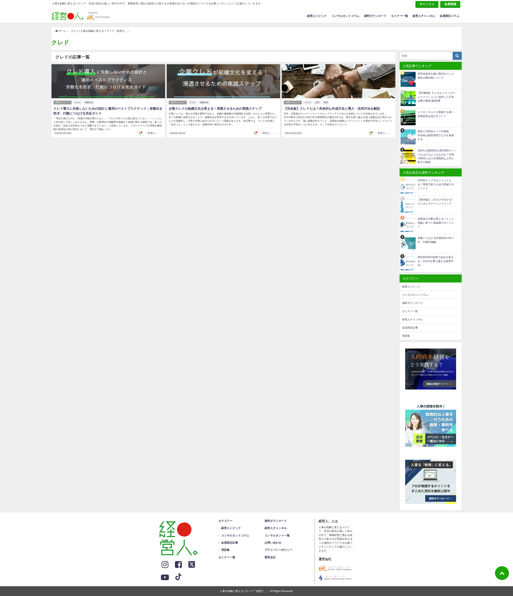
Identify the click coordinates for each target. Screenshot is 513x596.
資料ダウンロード (375, 15)
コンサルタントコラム (345, 15)
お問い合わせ (273, 542)
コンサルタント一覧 (277, 535)
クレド (78, 102)
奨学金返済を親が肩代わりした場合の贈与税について (436, 75)
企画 (317, 102)
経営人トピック (317, 15)
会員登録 (450, 3)
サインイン (426, 3)
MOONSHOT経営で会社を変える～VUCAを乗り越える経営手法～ (436, 261)
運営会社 (270, 557)
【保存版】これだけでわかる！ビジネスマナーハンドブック (436, 201)
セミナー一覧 (399, 15)
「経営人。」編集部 (156, 133)
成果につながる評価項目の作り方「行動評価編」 (436, 240)
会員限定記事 (410, 327)
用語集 (406, 336)
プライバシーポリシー (279, 549)
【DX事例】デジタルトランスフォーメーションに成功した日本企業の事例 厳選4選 (436, 97)
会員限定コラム (449, 15)
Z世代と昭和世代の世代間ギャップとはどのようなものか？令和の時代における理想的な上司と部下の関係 (437, 156)
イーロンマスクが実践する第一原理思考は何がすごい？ (436, 114)
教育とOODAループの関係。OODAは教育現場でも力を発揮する (436, 135)
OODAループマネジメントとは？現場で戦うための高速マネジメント (436, 184)
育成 (326, 102)
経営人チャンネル (424, 15)
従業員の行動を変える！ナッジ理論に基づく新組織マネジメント (436, 222)
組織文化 (89, 102)
